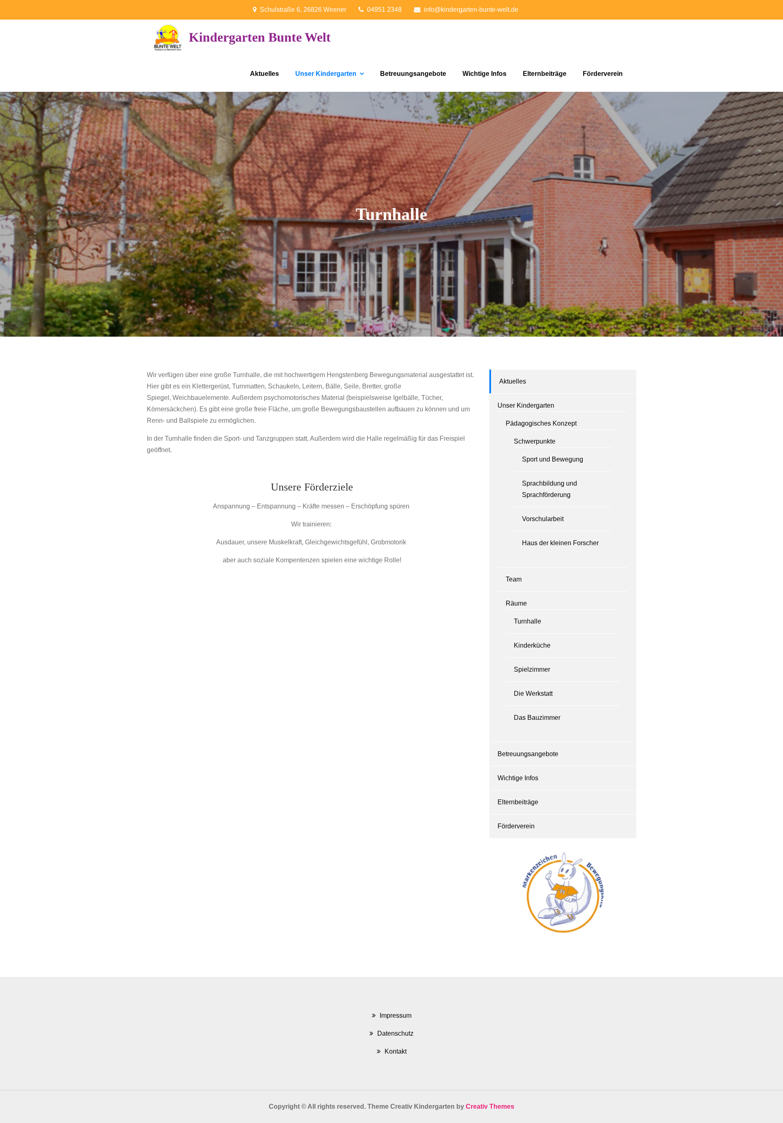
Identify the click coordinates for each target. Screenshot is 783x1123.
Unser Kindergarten (325, 73)
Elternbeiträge (544, 73)
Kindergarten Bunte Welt (260, 37)
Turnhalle (527, 621)
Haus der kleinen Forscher (560, 542)
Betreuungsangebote (413, 73)
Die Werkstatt (533, 693)
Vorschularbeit (543, 518)
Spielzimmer (532, 669)
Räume (516, 603)
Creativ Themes (490, 1106)
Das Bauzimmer (537, 717)
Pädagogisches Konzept (541, 423)
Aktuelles (264, 73)
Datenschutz (395, 1033)
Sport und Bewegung (552, 459)
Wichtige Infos (484, 73)
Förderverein (603, 73)
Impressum (395, 1015)
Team (514, 579)
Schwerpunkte (534, 441)
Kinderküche (532, 645)
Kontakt (396, 1051)
